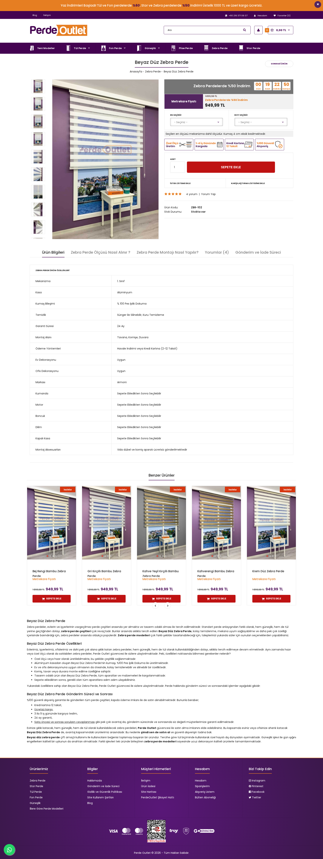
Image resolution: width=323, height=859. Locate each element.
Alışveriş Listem (204, 792)
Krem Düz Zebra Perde (268, 571)
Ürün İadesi (148, 786)
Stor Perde (36, 786)
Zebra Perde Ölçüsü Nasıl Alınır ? (100, 252)
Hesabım (200, 780)
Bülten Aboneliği (205, 797)
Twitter (256, 797)
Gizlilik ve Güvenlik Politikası (104, 792)
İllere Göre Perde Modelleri (46, 809)
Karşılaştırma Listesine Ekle (248, 183)
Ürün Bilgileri (53, 252)
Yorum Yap (208, 194)
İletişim (47, 15)
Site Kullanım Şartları (100, 797)
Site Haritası (148, 792)
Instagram (258, 780)
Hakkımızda (94, 780)
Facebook (257, 792)
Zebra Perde (152, 71)
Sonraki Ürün (279, 63)
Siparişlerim (202, 786)
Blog (35, 15)
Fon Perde (36, 797)
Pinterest (257, 786)
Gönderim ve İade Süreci (258, 252)
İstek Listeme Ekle (180, 183)
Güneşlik (35, 803)
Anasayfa (136, 71)
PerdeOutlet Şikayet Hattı (157, 797)
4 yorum (191, 194)
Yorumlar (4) (217, 252)
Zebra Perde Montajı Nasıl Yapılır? (168, 252)
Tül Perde (36, 792)
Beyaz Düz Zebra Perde (178, 71)
